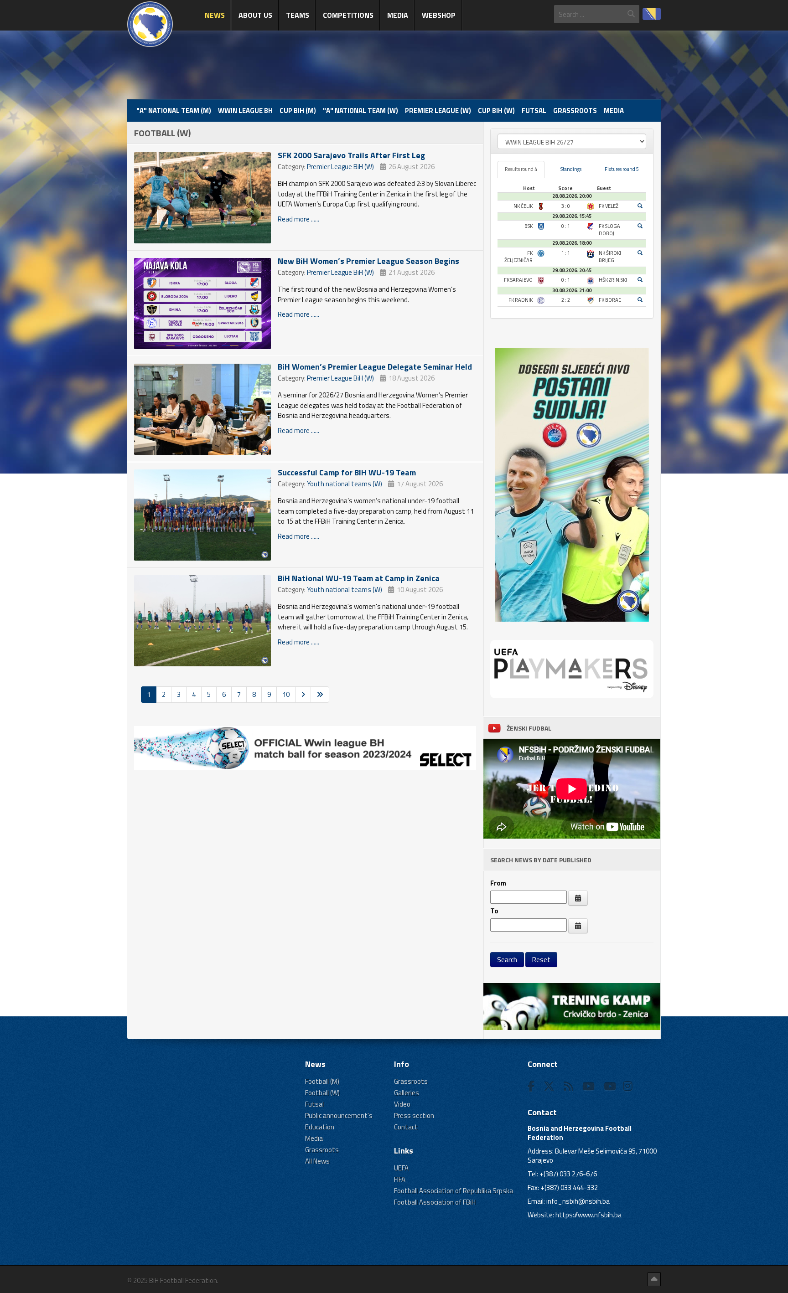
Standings (570, 169)
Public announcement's (339, 1115)
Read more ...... (298, 219)
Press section (414, 1115)
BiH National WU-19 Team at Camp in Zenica (359, 578)
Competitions (348, 15)
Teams (297, 15)
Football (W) (322, 1092)
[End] (320, 694)
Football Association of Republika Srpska (453, 1190)
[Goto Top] (654, 1279)
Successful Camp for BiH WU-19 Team (347, 472)
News (215, 15)
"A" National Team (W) (360, 110)
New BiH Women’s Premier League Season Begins (368, 261)
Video (402, 1104)
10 (286, 694)
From (498, 883)
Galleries (406, 1092)
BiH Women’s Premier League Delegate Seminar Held (375, 367)
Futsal (534, 110)
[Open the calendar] (578, 898)
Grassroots (575, 110)
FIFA (399, 1179)
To (494, 911)
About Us (255, 15)
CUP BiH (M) (298, 110)
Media (397, 15)
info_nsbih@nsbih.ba (578, 1201)
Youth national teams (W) (344, 484)
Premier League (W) (438, 110)
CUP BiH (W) (496, 110)
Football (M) (322, 1081)
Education (319, 1127)
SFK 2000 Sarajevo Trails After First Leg (351, 155)
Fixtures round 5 (622, 169)
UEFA (401, 1168)
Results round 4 (521, 169)
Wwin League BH (245, 110)
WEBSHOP (439, 15)
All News (317, 1161)
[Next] (303, 694)
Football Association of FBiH (435, 1202)
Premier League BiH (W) (340, 166)
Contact (406, 1127)
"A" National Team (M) (173, 110)
